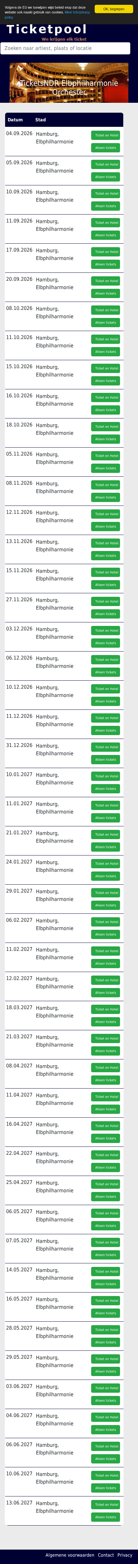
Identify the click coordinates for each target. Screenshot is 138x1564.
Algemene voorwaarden (70, 1555)
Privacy (124, 1555)
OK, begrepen (114, 8)
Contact (106, 1555)
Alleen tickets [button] (105, 148)
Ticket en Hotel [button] (106, 135)
